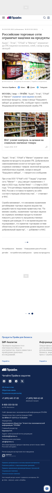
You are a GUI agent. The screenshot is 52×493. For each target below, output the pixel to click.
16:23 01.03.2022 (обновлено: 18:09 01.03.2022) (20, 29)
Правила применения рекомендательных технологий (20, 468)
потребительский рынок (21, 253)
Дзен (32, 87)
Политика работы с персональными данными (18, 465)
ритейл (5, 253)
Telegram (43, 87)
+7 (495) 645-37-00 (10, 398)
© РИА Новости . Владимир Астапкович (16, 81)
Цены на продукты (42, 253)
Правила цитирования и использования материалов (21, 463)
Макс (23, 87)
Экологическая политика (11, 474)
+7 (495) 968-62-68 (34, 399)
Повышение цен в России (35, 249)
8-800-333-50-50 (10, 406)
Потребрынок (8, 249)
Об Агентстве (8, 387)
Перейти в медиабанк (39, 81)
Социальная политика (10, 471)
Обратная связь (9, 390)
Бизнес (19, 249)
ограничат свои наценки (23, 97)
